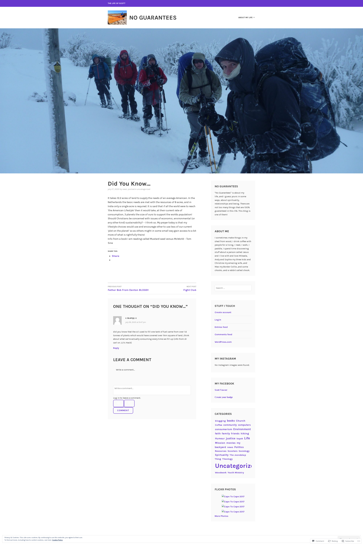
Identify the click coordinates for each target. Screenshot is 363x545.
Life (247, 438)
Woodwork (220, 472)
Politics (239, 447)
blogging (220, 420)
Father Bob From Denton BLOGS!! (128, 288)
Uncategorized (143, 189)
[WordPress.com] (118, 403)
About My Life (245, 17)
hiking (245, 433)
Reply (116, 348)
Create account (223, 312)
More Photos (221, 516)
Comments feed (223, 334)
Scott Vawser (221, 390)
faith (218, 433)
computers (244, 425)
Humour (220, 438)
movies (231, 442)
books (231, 420)
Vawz (125, 189)
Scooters (233, 451)
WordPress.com (223, 342)
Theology (227, 459)
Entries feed (221, 327)
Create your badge (224, 397)
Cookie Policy (57, 540)
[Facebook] (129, 403)
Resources (220, 451)
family (226, 433)
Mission (220, 442)
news (230, 447)
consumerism (223, 429)
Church (240, 420)
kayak (240, 438)
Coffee (218, 425)
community (230, 424)
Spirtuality (221, 454)
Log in (218, 319)
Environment (242, 429)
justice (230, 438)
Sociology (244, 451)
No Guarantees (153, 17)
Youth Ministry (236, 472)
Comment (123, 410)
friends (235, 433)
